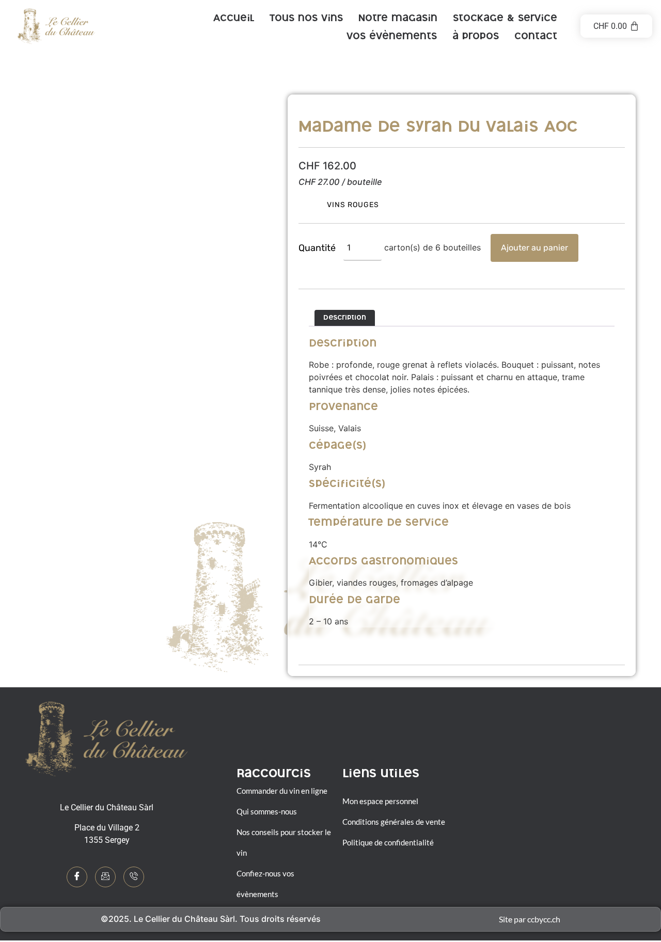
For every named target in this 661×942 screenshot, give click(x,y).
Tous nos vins (306, 19)
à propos (475, 37)
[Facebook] (77, 877)
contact (535, 37)
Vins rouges (353, 204)
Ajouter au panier (534, 248)
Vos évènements (392, 37)
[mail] (105, 877)
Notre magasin (397, 19)
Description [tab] (344, 318)
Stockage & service (505, 19)
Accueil (233, 19)
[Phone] (133, 877)
